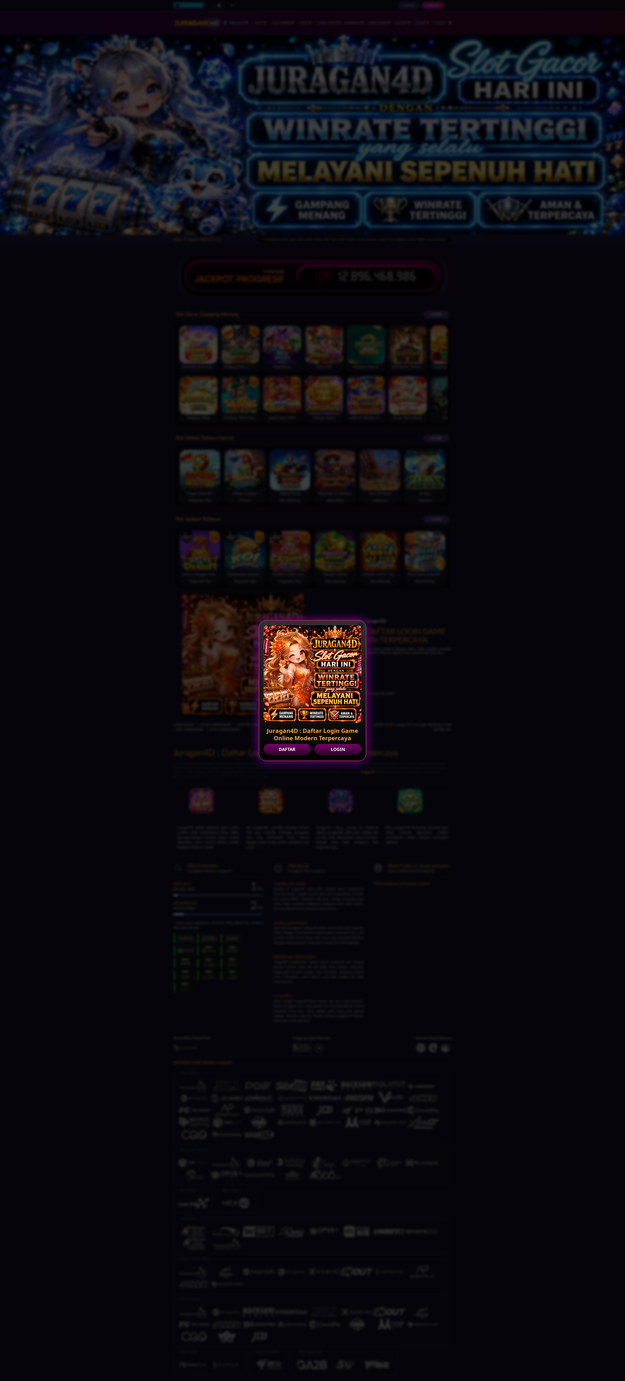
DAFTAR (287, 749)
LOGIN (338, 749)
